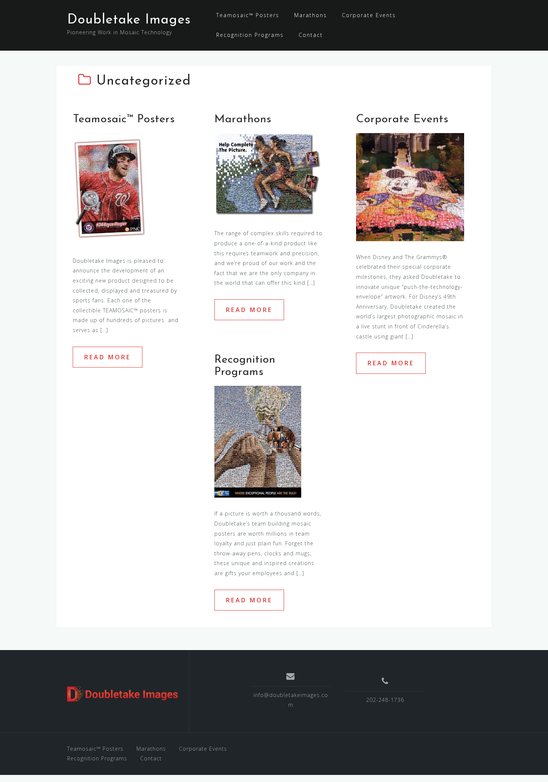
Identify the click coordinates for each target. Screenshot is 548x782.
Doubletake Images (129, 20)
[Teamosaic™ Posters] (110, 188)
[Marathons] (268, 174)
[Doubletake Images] (122, 693)
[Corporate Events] (410, 186)
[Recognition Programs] (257, 441)
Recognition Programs (250, 34)
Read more (107, 357)
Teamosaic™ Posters (247, 15)
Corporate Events (369, 15)
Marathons (310, 15)
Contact (311, 34)
